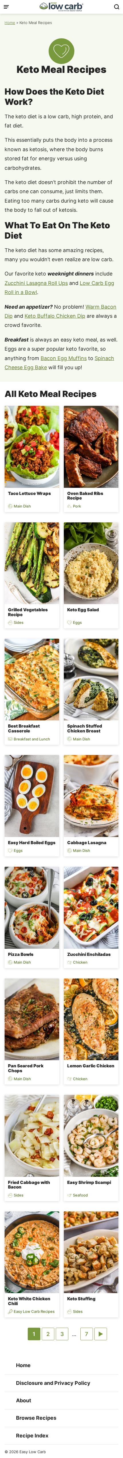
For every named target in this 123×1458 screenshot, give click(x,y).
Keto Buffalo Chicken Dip (55, 316)
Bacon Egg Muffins (64, 358)
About (23, 1400)
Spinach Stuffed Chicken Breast (84, 728)
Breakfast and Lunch (32, 739)
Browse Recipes (36, 1418)
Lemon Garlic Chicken (90, 1065)
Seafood (80, 1195)
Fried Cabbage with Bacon (29, 1185)
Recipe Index (32, 1436)
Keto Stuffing (81, 1298)
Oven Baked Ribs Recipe (85, 496)
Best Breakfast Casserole (24, 728)
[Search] (116, 7)
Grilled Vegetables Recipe (28, 612)
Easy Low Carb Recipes (34, 1311)
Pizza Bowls (20, 954)
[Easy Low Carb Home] (61, 6)
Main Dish (22, 506)
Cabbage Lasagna (86, 842)
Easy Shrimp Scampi (89, 1182)
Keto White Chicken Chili (29, 1301)
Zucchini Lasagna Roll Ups (36, 283)
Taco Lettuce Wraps (29, 493)
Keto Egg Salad (83, 609)
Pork (77, 506)
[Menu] (6, 7)
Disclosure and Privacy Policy (53, 1383)
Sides (18, 622)
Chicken (80, 962)
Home (10, 22)
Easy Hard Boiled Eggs (31, 842)
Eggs (77, 622)
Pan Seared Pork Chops (25, 1068)
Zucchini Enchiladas (89, 954)
